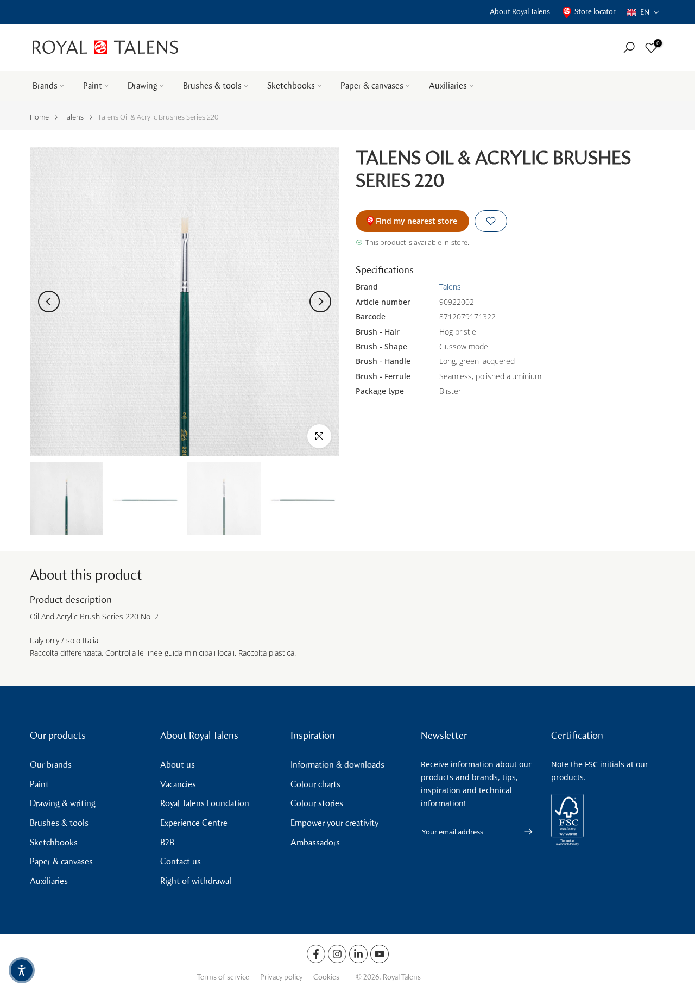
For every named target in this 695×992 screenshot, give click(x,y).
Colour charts (315, 784)
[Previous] (49, 301)
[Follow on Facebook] (316, 954)
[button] (643, 12)
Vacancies (178, 784)
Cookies (326, 977)
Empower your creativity (334, 823)
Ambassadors (315, 842)
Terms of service (223, 977)
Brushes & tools (212, 85)
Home (39, 117)
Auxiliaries (448, 85)
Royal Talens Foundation (204, 803)
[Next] (320, 301)
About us (177, 764)
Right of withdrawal (195, 881)
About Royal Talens (520, 11)
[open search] (629, 47)
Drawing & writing (63, 803)
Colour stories (316, 803)
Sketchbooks (291, 85)
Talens (73, 117)
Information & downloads (337, 764)
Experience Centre (194, 823)
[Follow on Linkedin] (358, 954)
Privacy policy (281, 977)
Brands (45, 85)
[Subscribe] (523, 832)
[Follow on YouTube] (379, 954)
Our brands (51, 764)
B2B (167, 842)
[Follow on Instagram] (337, 954)
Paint (92, 85)
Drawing (142, 85)
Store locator (595, 11)
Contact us (180, 861)
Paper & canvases (371, 85)
